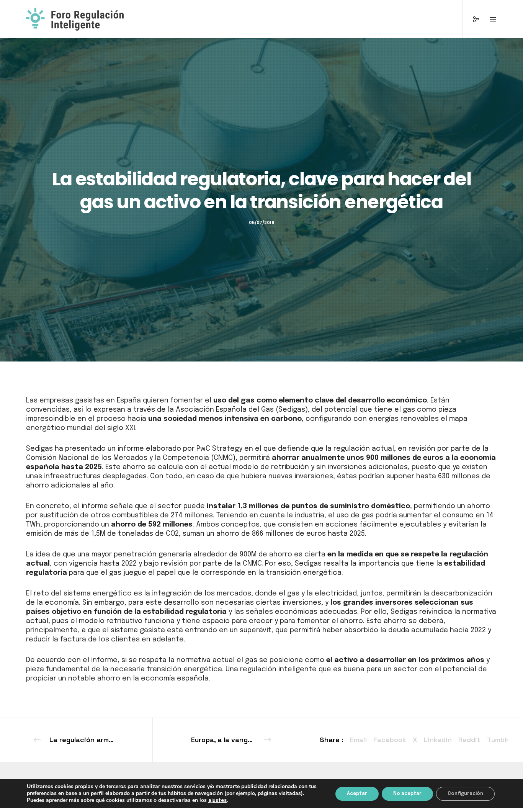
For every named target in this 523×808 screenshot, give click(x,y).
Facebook (389, 739)
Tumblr (498, 739)
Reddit (469, 739)
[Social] (471, 19)
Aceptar (357, 794)
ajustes (217, 800)
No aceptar (407, 794)
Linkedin (438, 739)
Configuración (465, 794)
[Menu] (488, 19)
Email (358, 739)
